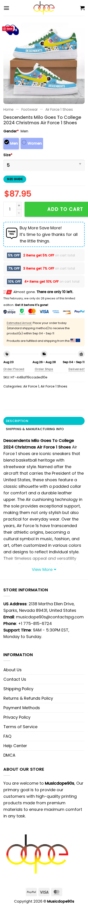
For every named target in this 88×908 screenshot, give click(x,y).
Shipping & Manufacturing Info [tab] (35, 429)
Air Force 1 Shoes (59, 109)
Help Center (15, 745)
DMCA (9, 755)
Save (9, 28)
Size (7, 154)
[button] (6, 8)
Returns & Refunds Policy (28, 698)
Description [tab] (17, 421)
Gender (11, 131)
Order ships (44, 369)
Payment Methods (21, 708)
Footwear (29, 109)
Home (8, 109)
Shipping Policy (18, 689)
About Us (12, 670)
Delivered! (77, 369)
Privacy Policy (16, 717)
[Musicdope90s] (44, 8)
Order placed (13, 369)
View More (42, 569)
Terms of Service (20, 727)
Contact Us (14, 679)
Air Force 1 (31, 386)
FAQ (7, 736)
